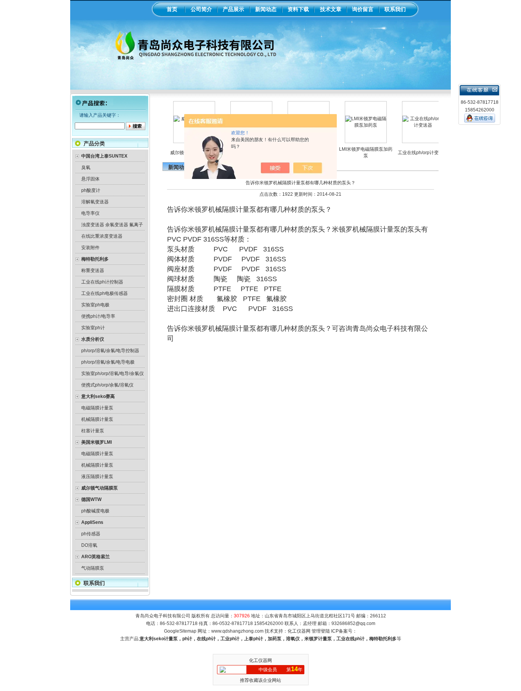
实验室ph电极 (95, 305)
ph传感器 (90, 533)
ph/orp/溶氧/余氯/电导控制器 (110, 350)
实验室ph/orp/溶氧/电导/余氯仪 (112, 373)
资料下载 (298, 9)
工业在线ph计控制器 (102, 282)
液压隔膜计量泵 (97, 476)
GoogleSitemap (180, 631)
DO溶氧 (89, 545)
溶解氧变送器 (95, 202)
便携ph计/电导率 (98, 316)
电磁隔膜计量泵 (97, 408)
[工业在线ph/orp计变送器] (413, 125)
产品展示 (233, 9)
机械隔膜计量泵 (97, 419)
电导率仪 (90, 213)
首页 (172, 9)
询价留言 (362, 9)
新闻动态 (266, 9)
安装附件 (90, 247)
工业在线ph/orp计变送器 (413, 152)
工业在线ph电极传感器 (104, 293)
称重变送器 (92, 270)
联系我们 (395, 9)
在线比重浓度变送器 (101, 236)
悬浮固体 (90, 179)
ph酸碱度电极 (95, 511)
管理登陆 (321, 631)
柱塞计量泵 (92, 430)
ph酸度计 (90, 190)
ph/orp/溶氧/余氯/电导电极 (108, 362)
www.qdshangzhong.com (237, 631)
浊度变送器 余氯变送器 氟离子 (112, 224)
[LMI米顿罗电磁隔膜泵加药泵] (355, 125)
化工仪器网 (299, 631)
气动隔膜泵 (92, 568)
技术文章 (330, 9)
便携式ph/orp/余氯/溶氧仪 (107, 385)
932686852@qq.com (353, 623)
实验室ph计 (93, 327)
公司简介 (201, 9)
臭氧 (85, 167)
